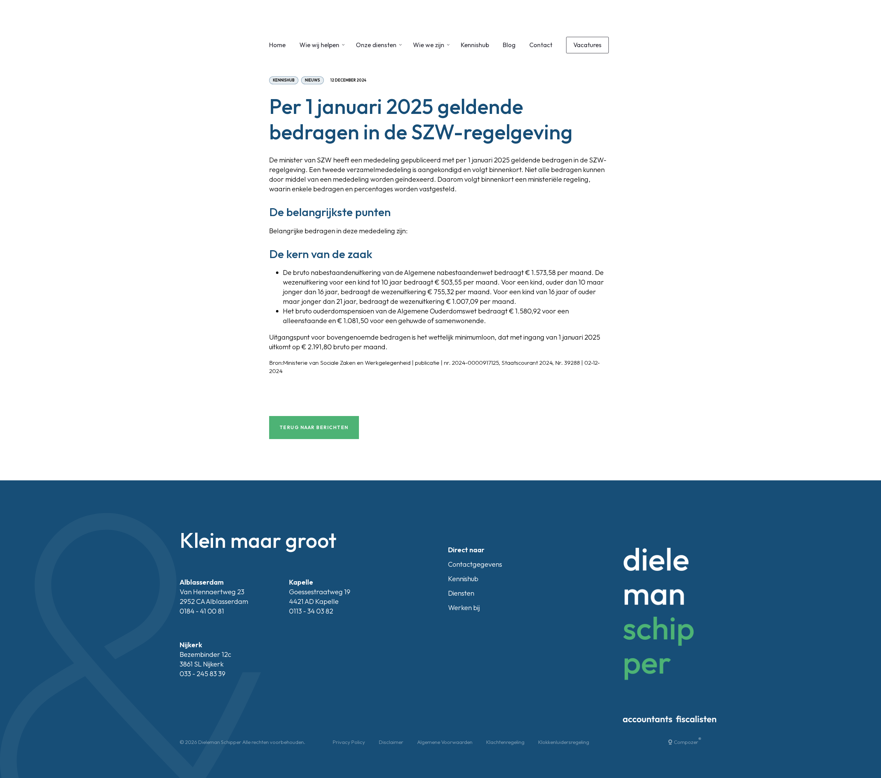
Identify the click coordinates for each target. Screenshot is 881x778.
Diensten (461, 593)
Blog (509, 45)
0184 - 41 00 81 (202, 611)
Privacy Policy (349, 742)
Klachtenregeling (505, 742)
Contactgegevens (475, 564)
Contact (540, 45)
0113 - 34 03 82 (311, 611)
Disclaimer (391, 742)
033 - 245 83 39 (202, 673)
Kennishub (475, 45)
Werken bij (464, 607)
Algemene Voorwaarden (445, 742)
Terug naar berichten (314, 427)
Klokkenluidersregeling (563, 742)
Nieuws (312, 80)
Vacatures (587, 45)
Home (277, 45)
